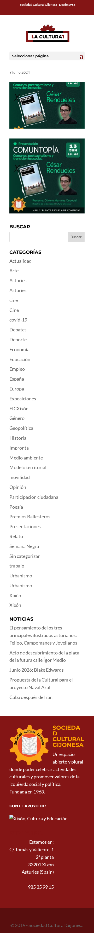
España (16, 379)
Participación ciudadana (33, 497)
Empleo (17, 369)
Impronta (19, 448)
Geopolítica (21, 428)
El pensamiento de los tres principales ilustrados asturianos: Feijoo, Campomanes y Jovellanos (43, 635)
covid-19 (18, 320)
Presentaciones (25, 526)
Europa (16, 389)
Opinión (17, 487)
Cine (14, 310)
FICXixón (18, 408)
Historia (17, 438)
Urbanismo (20, 575)
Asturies (18, 280)
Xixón (15, 595)
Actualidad (20, 261)
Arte (14, 270)
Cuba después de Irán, (31, 697)
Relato (16, 536)
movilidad (19, 477)
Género (17, 418)
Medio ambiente (26, 458)
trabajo (16, 566)
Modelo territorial (27, 467)
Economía (19, 349)
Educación (19, 359)
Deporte (18, 339)
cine (13, 300)
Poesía (16, 507)
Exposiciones (22, 398)
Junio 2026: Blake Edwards (36, 670)
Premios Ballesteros (29, 516)
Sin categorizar (24, 556)
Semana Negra (24, 546)
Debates (18, 329)
